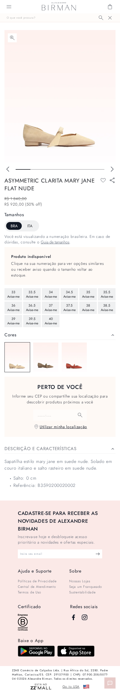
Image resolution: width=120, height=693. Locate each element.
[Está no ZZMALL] (40, 686)
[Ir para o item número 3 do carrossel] (67, 169)
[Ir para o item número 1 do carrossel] (37, 169)
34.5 (69, 294)
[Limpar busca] (110, 17)
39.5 (32, 321)
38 (88, 307)
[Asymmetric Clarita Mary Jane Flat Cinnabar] (74, 357)
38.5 (107, 307)
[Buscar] (101, 17)
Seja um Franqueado (85, 586)
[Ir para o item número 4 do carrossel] (82, 169)
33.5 (32, 294)
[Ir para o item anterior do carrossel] (7, 169)
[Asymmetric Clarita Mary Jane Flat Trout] (45, 357)
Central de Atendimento (37, 586)
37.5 (69, 307)
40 (51, 321)
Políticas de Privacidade (37, 581)
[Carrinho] (109, 6)
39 (13, 321)
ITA (29, 226)
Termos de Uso (29, 592)
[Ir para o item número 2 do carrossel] (52, 169)
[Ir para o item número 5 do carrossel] (97, 169)
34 (51, 294)
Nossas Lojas (79, 581)
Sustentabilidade (82, 592)
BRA (14, 226)
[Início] (59, 6)
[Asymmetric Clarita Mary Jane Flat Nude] (17, 357)
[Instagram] (84, 617)
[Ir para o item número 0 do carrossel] (23, 169)
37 (51, 307)
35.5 (107, 294)
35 (88, 294)
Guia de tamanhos (55, 242)
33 (13, 294)
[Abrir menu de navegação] (9, 6)
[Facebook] (73, 617)
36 (13, 307)
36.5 (32, 307)
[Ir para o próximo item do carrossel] (112, 169)
